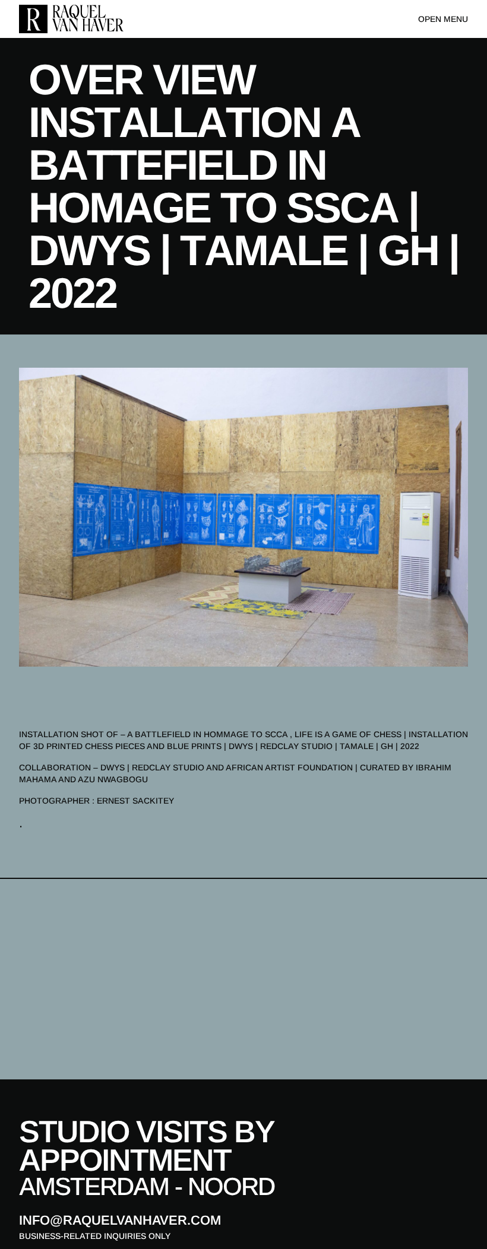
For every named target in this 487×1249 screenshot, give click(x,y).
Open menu (443, 19)
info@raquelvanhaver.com (120, 1220)
